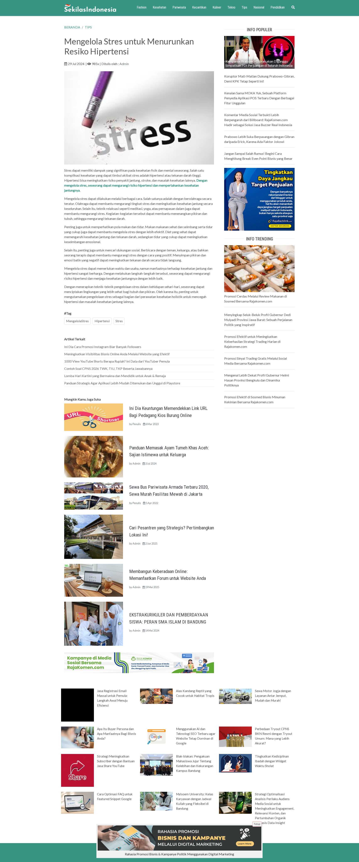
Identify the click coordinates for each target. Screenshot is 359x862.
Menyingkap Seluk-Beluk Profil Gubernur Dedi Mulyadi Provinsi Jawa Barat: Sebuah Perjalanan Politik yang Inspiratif (258, 320)
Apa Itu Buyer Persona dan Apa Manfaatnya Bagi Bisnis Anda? (116, 733)
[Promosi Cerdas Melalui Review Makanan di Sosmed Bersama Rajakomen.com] (259, 268)
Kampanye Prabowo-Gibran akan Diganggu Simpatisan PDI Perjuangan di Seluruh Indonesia (259, 63)
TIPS (88, 27)
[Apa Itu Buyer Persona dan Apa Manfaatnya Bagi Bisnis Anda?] (77, 737)
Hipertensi (102, 321)
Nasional (258, 7)
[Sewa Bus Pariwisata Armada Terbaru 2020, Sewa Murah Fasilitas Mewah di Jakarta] (93, 496)
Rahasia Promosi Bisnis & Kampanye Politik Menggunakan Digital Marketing (179, 854)
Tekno (231, 7)
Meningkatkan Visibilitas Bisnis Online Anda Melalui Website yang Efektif (117, 354)
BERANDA (72, 27)
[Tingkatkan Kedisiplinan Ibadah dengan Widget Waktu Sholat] (235, 762)
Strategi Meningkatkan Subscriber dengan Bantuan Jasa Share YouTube (116, 761)
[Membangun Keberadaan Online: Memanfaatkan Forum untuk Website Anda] (93, 580)
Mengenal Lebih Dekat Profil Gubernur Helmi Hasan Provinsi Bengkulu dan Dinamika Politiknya (256, 380)
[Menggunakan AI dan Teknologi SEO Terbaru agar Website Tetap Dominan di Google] (156, 736)
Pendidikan (277, 7)
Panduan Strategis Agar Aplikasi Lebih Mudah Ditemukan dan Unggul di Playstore (122, 383)
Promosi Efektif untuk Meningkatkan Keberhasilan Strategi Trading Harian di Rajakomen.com (252, 341)
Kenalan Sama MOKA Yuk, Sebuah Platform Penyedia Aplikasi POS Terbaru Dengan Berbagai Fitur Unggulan (259, 98)
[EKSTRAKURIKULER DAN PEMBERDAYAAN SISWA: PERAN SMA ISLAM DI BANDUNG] (93, 623)
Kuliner (217, 7)
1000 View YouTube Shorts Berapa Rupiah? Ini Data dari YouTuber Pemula (117, 361)
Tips (244, 7)
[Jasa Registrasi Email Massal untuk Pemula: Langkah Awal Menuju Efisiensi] (77, 704)
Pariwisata (179, 7)
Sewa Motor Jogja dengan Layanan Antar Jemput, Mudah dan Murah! (273, 695)
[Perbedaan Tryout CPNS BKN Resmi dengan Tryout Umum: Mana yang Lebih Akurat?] (235, 736)
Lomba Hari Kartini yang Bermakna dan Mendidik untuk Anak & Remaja (115, 376)
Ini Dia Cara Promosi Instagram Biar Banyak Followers (102, 347)
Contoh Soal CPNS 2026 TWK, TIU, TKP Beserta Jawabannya (108, 368)
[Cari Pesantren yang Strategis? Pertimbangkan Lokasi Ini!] (93, 536)
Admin (124, 64)
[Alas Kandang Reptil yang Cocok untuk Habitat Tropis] (156, 696)
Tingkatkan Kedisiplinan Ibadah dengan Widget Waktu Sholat (272, 761)
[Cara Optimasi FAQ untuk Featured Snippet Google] (77, 802)
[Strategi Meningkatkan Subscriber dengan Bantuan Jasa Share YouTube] (77, 770)
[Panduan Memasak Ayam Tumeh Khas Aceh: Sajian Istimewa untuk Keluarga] (93, 456)
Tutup (257, 823)
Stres (119, 321)
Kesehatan (159, 7)
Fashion (141, 7)
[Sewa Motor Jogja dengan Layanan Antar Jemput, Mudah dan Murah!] (235, 696)
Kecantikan (199, 7)
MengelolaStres (77, 321)
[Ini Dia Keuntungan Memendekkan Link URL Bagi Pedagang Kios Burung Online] (93, 417)
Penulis (137, 424)
